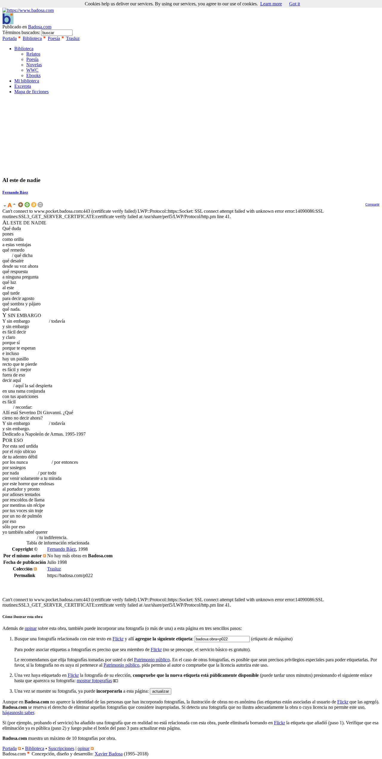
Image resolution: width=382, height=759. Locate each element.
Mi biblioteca (26, 80)
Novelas (34, 64)
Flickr (118, 638)
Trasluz (73, 38)
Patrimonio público (152, 659)
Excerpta (22, 86)
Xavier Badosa (109, 753)
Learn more (271, 3)
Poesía (54, 38)
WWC (32, 70)
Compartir (372, 204)
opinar (31, 628)
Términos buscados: (21, 32)
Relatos (33, 53)
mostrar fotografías (94, 680)
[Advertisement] (20, 135)
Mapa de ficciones (31, 91)
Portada (9, 38)
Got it (294, 3)
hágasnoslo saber (18, 712)
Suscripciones (61, 748)
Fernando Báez (15, 192)
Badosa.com (39, 26)
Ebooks (33, 75)
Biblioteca (32, 38)
